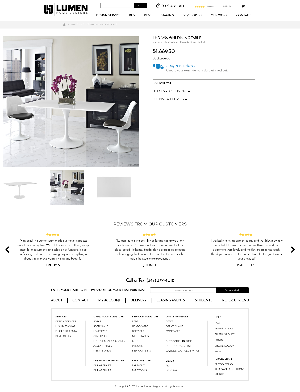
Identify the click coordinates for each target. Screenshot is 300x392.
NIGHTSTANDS (140, 336)
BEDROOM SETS (141, 351)
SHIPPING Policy (225, 334)
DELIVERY (139, 300)
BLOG (218, 351)
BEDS (135, 321)
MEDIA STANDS (102, 351)
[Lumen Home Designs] (66, 9)
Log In (219, 340)
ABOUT (56, 300)
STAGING (167, 15)
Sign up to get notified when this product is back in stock (179, 42)
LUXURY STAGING (65, 326)
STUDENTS (203, 300)
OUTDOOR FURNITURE (179, 341)
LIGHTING (171, 370)
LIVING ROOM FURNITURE (108, 317)
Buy (132, 15)
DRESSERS (138, 331)
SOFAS (97, 321)
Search (140, 5)
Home (72, 25)
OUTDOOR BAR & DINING (180, 346)
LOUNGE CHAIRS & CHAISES (109, 341)
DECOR (170, 361)
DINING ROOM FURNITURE (108, 360)
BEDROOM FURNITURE (145, 317)
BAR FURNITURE (141, 360)
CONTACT (243, 15)
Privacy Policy (224, 364)
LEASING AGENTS (171, 300)
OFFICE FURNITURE (177, 317)
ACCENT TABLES (102, 346)
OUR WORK (219, 15)
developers (192, 15)
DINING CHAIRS (102, 370)
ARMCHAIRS (100, 336)
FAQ (217, 323)
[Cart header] (243, 7)
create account (225, 346)
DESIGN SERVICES (65, 321)
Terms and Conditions (229, 369)
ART (168, 366)
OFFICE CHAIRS (174, 326)
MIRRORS (137, 346)
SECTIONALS (100, 326)
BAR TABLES (138, 365)
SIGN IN (226, 6)
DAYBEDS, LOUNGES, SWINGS (182, 351)
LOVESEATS (100, 331)
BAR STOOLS (139, 370)
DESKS (169, 321)
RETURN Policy (224, 329)
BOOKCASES (173, 331)
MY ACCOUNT (109, 300)
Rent (148, 15)
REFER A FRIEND (235, 300)
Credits (219, 374)
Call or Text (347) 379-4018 (150, 280)
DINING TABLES (102, 365)
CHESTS (136, 341)
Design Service (108, 15)
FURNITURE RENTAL (66, 331)
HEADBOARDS (140, 326)
